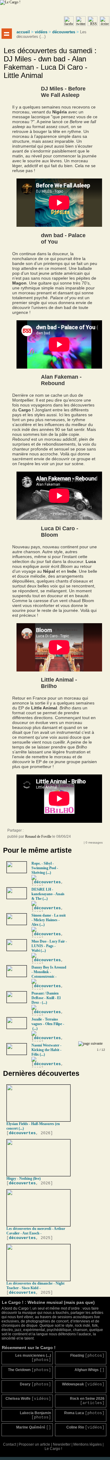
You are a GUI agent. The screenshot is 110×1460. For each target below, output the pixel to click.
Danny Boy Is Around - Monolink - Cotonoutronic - (48, 972)
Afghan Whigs (90, 1370)
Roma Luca (84, 1413)
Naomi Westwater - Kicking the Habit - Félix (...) (46, 1050)
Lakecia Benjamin (35, 1415)
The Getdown (29, 1370)
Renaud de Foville (38, 836)
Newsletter (62, 1444)
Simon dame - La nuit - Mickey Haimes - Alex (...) (48, 920)
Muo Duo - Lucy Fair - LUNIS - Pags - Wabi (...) (49, 946)
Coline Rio (85, 1427)
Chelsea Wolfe (28, 1398)
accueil (23, 32)
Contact (9, 1444)
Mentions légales (87, 1444)
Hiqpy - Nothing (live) (23, 1178)
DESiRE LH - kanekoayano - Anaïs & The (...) (47, 894)
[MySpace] (34, 832)
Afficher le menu (7, 33)
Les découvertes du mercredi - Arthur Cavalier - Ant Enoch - (35, 1230)
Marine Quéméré (33, 1427)
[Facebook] (28, 832)
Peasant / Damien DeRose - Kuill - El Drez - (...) (46, 998)
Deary (35, 1384)
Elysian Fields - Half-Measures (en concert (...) (33, 1126)
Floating (87, 1355)
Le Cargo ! (53, 1449)
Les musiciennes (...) (33, 1357)
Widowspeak (83, 1384)
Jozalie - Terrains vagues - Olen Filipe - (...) (47, 1024)
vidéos (41, 32)
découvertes (63, 32)
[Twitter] (40, 832)
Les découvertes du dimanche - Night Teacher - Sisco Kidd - (35, 1285)
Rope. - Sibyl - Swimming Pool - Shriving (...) (44, 868)
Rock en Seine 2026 (87, 1400)
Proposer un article (34, 1444)
